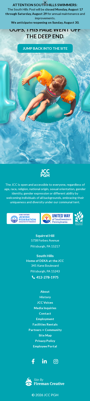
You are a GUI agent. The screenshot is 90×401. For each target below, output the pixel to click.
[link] (45, 48)
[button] (45, 2)
